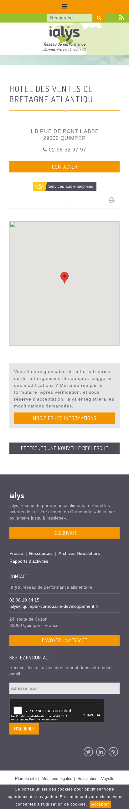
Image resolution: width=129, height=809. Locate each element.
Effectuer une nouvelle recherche (64, 448)
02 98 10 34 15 (24, 599)
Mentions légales (57, 778)
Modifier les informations (64, 418)
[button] (64, 277)
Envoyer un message (64, 640)
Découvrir (65, 533)
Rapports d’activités (28, 561)
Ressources (41, 553)
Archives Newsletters (79, 553)
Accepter (100, 804)
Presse (16, 553)
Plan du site (26, 778)
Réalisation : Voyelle (95, 778)
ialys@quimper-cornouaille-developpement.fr (53, 606)
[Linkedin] (101, 752)
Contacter (64, 167)
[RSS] (113, 752)
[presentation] (57, 711)
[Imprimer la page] (112, 200)
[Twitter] (88, 752)
